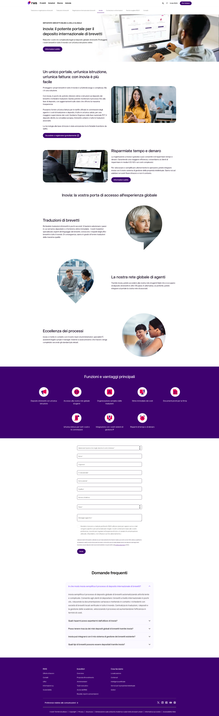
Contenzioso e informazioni (114, 10)
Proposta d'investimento (85, 677)
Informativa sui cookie (153, 712)
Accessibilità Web (169, 712)
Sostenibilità (47, 690)
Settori (113, 690)
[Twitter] (158, 702)
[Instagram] (174, 702)
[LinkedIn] (162, 702)
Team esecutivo (82, 686)
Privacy (81, 712)
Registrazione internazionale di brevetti (83, 10)
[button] (32, 3)
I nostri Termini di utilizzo (58, 712)
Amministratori (82, 681)
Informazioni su (48, 686)
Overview (80, 673)
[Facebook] (166, 702)
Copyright (73, 712)
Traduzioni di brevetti (62, 10)
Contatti (145, 10)
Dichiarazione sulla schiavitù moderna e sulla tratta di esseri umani (119, 712)
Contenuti (114, 677)
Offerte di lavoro (48, 673)
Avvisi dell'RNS (82, 690)
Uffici (44, 681)
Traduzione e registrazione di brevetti (42, 10)
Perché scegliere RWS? (133, 10)
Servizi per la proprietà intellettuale (123, 686)
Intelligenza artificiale (118, 681)
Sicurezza (89, 712)
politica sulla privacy (120, 545)
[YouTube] (170, 702)
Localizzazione (116, 673)
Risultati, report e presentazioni (87, 694)
